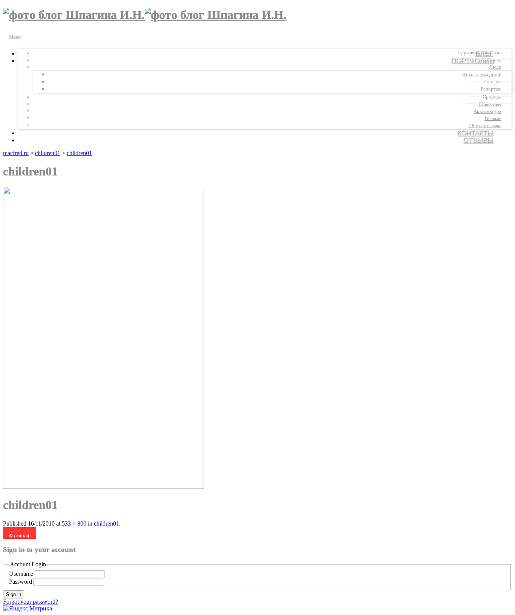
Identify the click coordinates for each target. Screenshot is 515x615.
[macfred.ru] (145, 15)
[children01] (103, 486)
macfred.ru (16, 153)
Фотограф (20, 535)
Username (21, 573)
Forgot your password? (30, 601)
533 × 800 (74, 523)
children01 (47, 153)
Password (20, 581)
